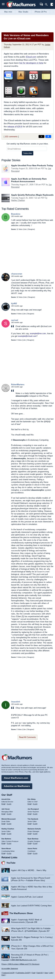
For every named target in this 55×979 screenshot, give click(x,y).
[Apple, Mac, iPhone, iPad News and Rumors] (21, 8)
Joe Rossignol (33, 809)
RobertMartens (17, 384)
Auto (46, 973)
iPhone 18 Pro (41, 12)
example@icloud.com (27, 336)
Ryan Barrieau (33, 839)
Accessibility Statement (9, 968)
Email (3, 804)
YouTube (10, 863)
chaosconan (16, 274)
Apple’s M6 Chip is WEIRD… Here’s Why (28, 870)
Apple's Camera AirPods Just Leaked (27, 897)
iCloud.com (31, 57)
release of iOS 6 (14, 126)
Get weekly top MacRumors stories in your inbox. (28, 144)
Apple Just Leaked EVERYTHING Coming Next (31, 906)
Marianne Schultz (34, 829)
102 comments (11, 136)
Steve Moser (6, 848)
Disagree (31, 229)
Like (25, 229)
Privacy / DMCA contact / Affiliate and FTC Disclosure (20, 964)
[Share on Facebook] (48, 136)
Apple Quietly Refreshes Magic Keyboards (32, 195)
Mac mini (8, 12)
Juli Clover (5, 809)
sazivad (14, 320)
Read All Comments (27, 737)
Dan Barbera (6, 839)
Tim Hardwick (33, 819)
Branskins (15, 214)
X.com (9, 804)
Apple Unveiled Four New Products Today (32, 165)
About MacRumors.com (16, 778)
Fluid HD (40, 973)
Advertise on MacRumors (17, 786)
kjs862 (14, 303)
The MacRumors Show (21, 913)
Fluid (33, 973)
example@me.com (38, 333)
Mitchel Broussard (8, 819)
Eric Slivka (31, 799)
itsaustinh (15, 702)
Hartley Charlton (18, 200)
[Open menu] (3, 4)
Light (51, 973)
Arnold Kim (5, 799)
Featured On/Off (8, 973)
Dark (3, 975)
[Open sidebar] (52, 5)
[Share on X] (41, 136)
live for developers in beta (31, 63)
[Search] (47, 4)
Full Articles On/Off (23, 973)
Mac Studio (23, 12)
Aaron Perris (32, 848)
